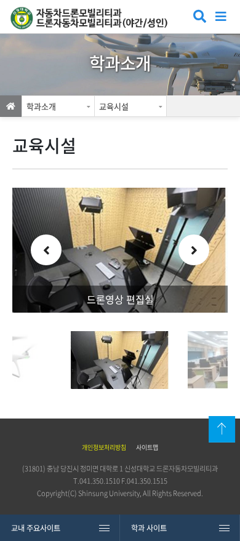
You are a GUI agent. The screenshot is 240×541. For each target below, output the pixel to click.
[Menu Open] (221, 15)
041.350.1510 (99, 481)
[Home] (11, 106)
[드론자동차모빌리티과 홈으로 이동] (95, 18)
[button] (46, 249)
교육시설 (114, 106)
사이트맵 (147, 447)
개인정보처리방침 (104, 447)
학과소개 (41, 106)
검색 (198, 17)
